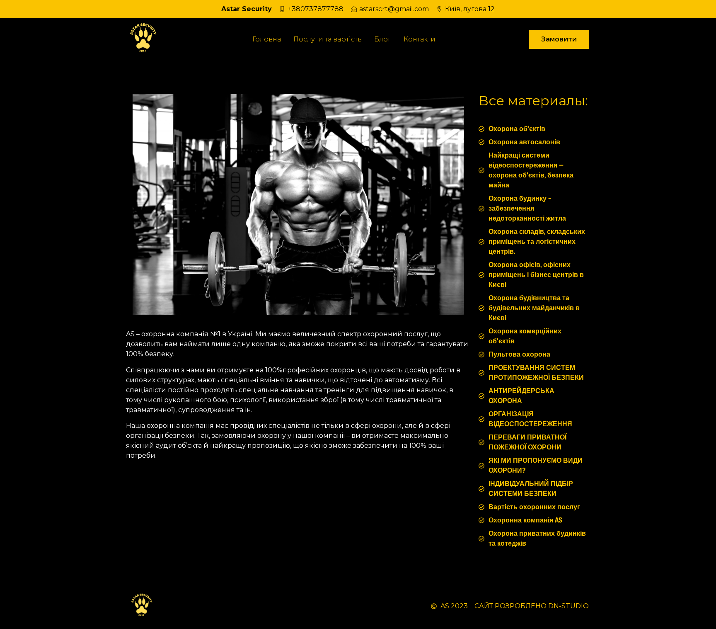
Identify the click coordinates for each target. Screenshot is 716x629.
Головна (266, 39)
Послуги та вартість (327, 39)
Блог (382, 39)
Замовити (559, 39)
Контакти (419, 39)
